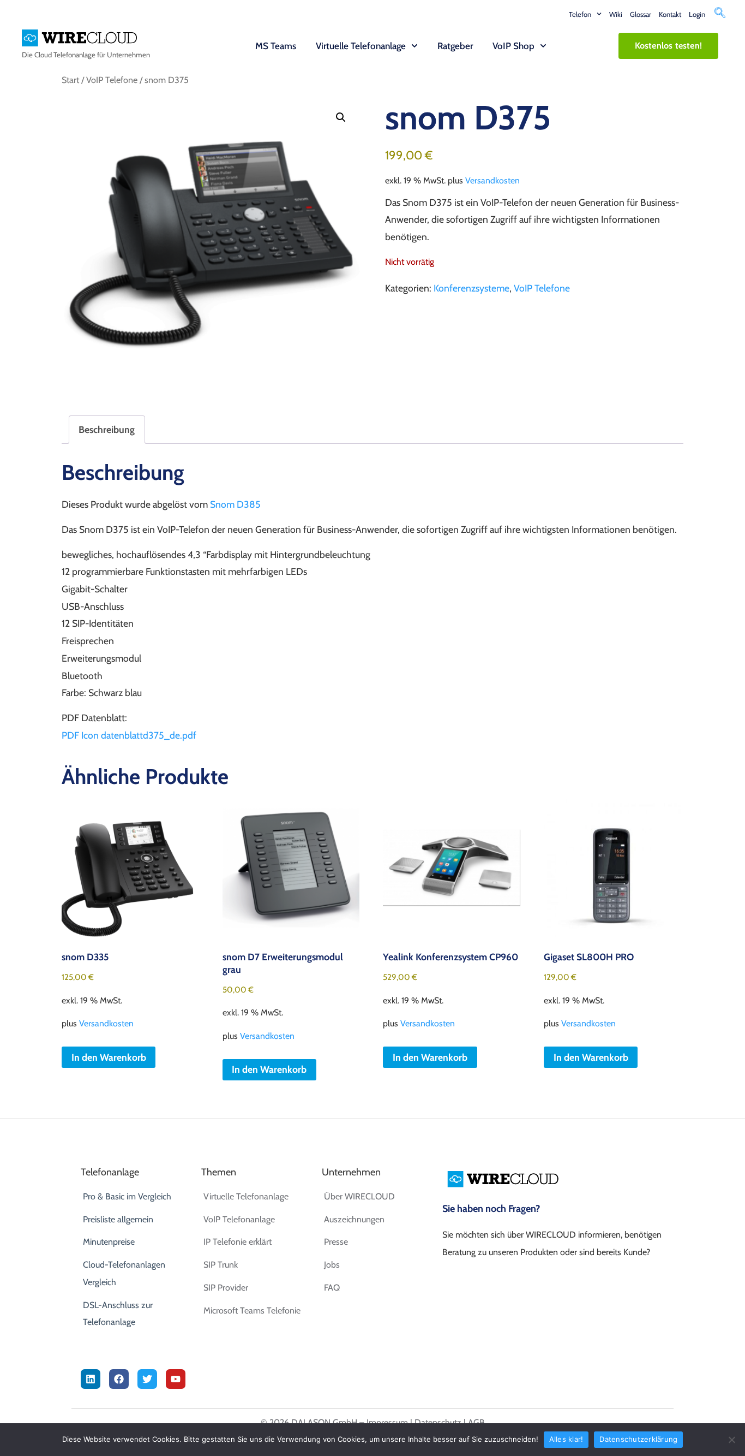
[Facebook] (119, 1379)
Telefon (580, 14)
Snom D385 (235, 504)
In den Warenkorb (269, 1069)
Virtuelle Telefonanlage (361, 45)
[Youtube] (175, 1379)
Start (70, 79)
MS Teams (275, 45)
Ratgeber (455, 45)
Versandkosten (492, 180)
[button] (719, 14)
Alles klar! (566, 1439)
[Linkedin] (90, 1379)
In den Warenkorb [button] (108, 1057)
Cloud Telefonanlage (64, 54)
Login (697, 14)
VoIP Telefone (111, 79)
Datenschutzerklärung (638, 1439)
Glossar (640, 14)
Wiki (615, 14)
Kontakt (670, 14)
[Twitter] (147, 1379)
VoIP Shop (513, 45)
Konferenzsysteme (471, 288)
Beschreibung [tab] (107, 429)
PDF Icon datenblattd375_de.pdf (129, 735)
